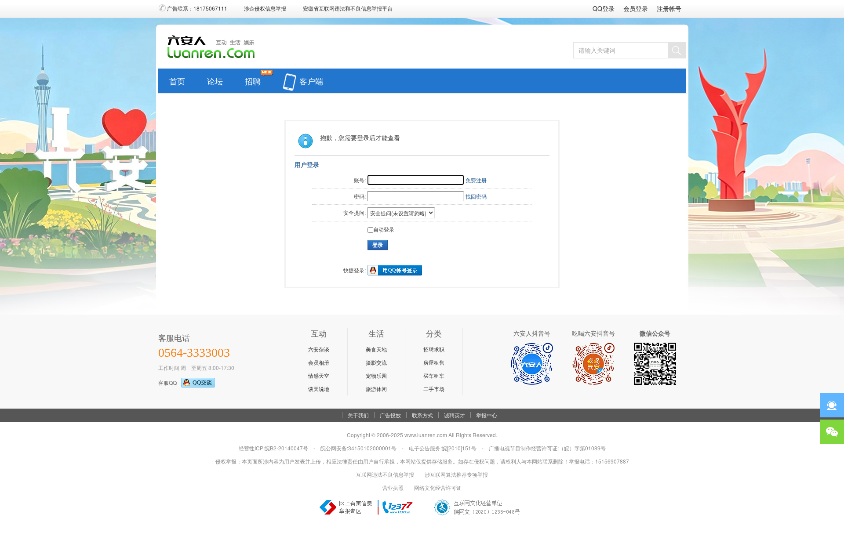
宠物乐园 (376, 375)
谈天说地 (318, 388)
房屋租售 (433, 362)
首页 (177, 79)
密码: (360, 196)
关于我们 (358, 415)
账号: (360, 180)
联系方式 (422, 415)
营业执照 (393, 487)
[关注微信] (832, 432)
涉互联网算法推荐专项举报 (456, 474)
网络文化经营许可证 (438, 487)
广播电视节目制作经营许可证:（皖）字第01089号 (547, 448)
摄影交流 (376, 362)
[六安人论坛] (213, 58)
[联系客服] (832, 405)
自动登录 (383, 229)
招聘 (253, 79)
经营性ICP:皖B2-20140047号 (273, 448)
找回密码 (476, 196)
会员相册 (318, 362)
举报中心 (486, 415)
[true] (676, 50)
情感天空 (318, 375)
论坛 (215, 79)
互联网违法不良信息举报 (385, 474)
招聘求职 (433, 349)
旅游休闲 (376, 388)
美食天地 (376, 349)
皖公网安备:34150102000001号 (358, 448)
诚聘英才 (454, 415)
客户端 (311, 79)
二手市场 (433, 388)
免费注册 (476, 180)
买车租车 (433, 375)
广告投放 (390, 415)
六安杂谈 (318, 349)
